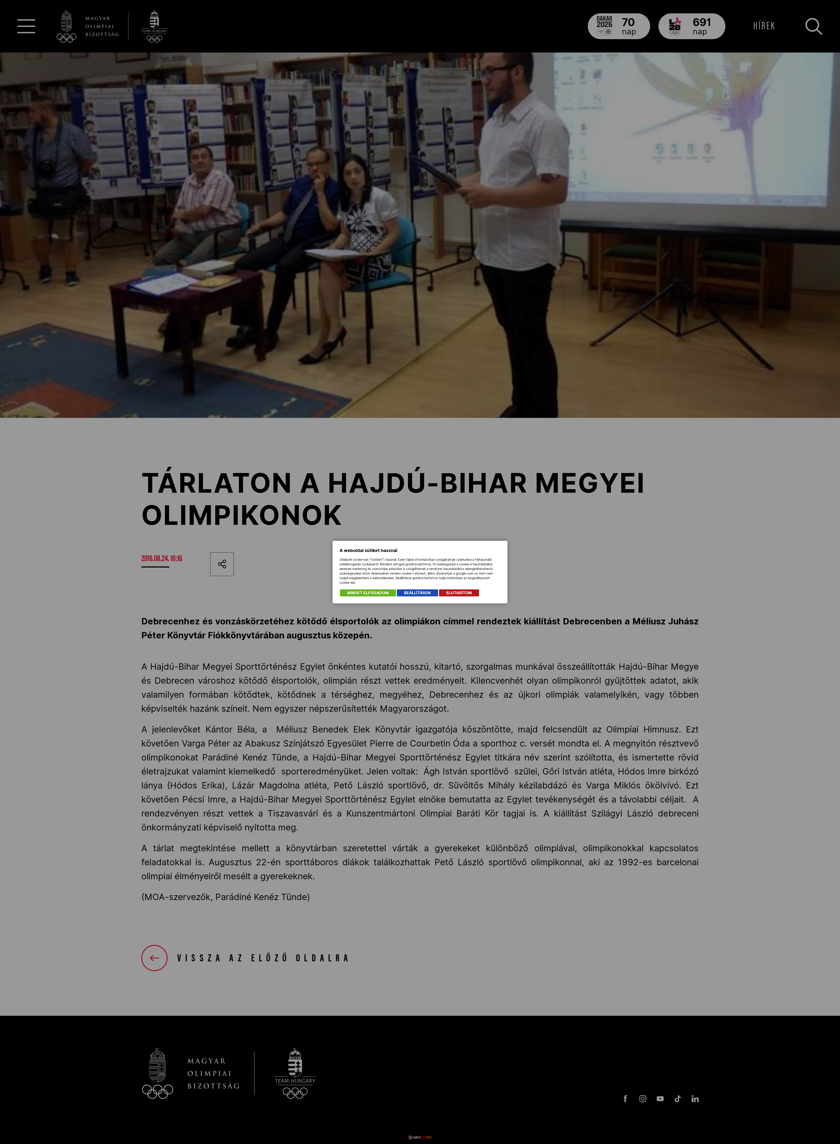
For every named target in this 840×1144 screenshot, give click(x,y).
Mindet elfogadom (368, 592)
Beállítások (417, 592)
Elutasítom (459, 592)
